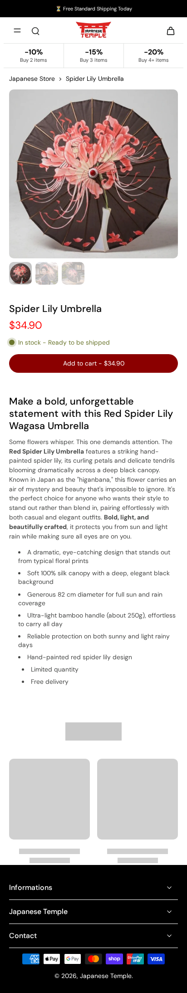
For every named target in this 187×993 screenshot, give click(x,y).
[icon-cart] (168, 30)
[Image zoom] (93, 173)
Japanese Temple (106, 976)
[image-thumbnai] (20, 273)
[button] (93, 363)
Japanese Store (32, 78)
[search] (35, 30)
